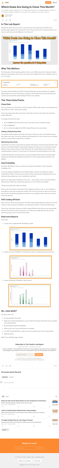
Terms (33, 457)
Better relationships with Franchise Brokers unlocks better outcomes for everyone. (23, 412)
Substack (22, 464)
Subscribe (48, 2)
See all (4, 430)
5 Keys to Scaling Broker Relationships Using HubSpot (18, 410)
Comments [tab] (5, 377)
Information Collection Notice (29, 359)
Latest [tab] (7, 396)
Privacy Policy (41, 359)
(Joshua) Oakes (8, 15)
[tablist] (8, 377)
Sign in (55, 2)
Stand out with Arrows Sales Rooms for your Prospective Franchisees (23, 401)
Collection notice (39, 457)
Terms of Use (37, 358)
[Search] (56, 396)
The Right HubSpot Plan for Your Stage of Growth (17, 420)
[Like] (2, 20)
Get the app (37, 461)
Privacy (28, 457)
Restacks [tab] (11, 377)
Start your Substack (25, 461)
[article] (29, 404)
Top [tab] (3, 396)
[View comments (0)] (6, 20)
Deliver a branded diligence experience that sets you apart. (16, 403)
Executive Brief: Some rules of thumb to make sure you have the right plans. (21, 422)
